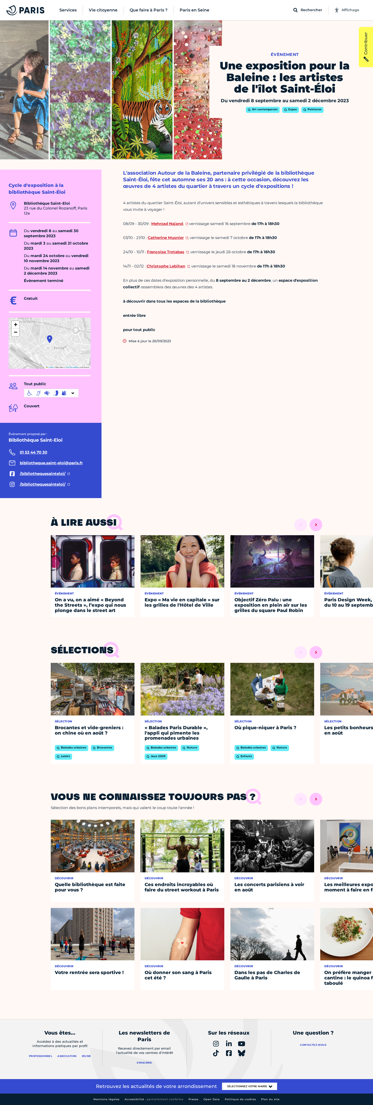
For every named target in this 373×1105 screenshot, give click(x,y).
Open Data (212, 1099)
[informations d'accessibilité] (51, 393)
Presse (193, 1099)
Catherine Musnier (166, 237)
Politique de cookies (240, 1099)
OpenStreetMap (72, 367)
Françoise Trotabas (165, 251)
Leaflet (51, 367)
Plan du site (270, 1099)
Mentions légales (106, 1099)
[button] (49, 339)
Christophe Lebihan (166, 266)
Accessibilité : (154, 1099)
